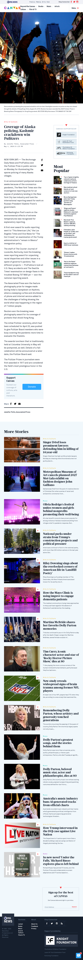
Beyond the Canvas (27, 6)
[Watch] (22, 541)
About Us (34, 924)
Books (40, 6)
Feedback (34, 926)
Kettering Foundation (51, 955)
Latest (20, 924)
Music (49, 6)
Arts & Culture (10, 122)
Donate (32, 387)
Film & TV (32, 9)
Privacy (33, 928)
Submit (74, 907)
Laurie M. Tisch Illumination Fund (54, 952)
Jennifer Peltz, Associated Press (20, 144)
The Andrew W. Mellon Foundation (55, 949)
